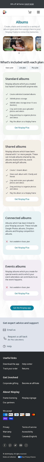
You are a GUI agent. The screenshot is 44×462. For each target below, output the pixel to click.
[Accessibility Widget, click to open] (39, 458)
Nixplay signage (29, 398)
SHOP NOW (29, 4)
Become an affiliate (30, 383)
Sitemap (6, 436)
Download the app (11, 364)
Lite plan (22, 68)
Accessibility (27, 431)
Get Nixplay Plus (22, 127)
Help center (27, 364)
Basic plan (9, 68)
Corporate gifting (10, 383)
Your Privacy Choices (29, 457)
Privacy (6, 427)
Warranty (7, 431)
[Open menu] (38, 12)
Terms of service (29, 427)
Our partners (9, 402)
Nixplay (10, 454)
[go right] (41, 4)
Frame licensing (10, 398)
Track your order (10, 368)
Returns (25, 368)
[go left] (2, 4)
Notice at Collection (9, 457)
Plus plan (35, 68)
